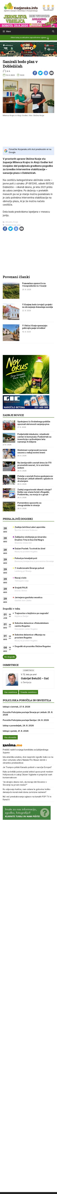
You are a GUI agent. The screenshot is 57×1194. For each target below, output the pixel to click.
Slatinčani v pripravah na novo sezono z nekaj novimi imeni (32, 451)
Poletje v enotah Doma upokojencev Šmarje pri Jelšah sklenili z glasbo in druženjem (35, 478)
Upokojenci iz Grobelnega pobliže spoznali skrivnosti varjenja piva (33, 422)
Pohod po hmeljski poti (26, 558)
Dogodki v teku (11, 608)
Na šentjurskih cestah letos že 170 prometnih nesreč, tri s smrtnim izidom (34, 465)
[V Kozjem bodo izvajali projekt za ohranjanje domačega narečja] (11, 319)
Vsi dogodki (9, 657)
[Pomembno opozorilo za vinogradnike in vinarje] (11, 298)
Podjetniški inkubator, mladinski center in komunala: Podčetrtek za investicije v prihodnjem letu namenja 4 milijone (34, 438)
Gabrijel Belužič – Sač (35, 678)
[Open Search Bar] (53, 31)
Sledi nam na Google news (46, 73)
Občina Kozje (10, 225)
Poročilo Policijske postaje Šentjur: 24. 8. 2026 (26, 720)
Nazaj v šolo (20, 578)
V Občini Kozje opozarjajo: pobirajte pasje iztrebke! (34, 326)
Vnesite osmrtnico (28, 692)
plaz (19, 225)
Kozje (15, 222)
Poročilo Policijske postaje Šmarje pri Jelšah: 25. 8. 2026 (28, 713)
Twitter (40, 73)
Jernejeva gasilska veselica (28, 597)
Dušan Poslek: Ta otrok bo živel (30, 548)
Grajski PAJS (21, 587)
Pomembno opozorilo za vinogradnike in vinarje (34, 284)
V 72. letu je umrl (29, 674)
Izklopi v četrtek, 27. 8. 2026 (16, 707)
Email (51, 73)
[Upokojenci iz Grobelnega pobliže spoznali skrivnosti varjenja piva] (9, 425)
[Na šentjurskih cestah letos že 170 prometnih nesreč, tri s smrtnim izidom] (9, 466)
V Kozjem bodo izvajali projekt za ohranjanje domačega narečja (37, 305)
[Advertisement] (28, 131)
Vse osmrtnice (10, 692)
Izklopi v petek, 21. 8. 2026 (15, 731)
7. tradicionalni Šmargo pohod (29, 568)
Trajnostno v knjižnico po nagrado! (32, 613)
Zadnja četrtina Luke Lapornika (30, 527)
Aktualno (8, 222)
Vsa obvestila (10, 737)
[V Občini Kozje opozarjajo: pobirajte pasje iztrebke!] (11, 340)
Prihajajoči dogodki (18, 518)
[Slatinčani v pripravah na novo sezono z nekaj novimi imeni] (9, 454)
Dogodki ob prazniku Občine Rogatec (33, 646)
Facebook (35, 73)
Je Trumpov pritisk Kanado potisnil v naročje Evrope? (27, 767)
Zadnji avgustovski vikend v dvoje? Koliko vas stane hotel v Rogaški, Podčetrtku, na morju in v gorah (34, 492)
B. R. (8, 71)
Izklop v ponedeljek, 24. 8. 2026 (18, 725)
